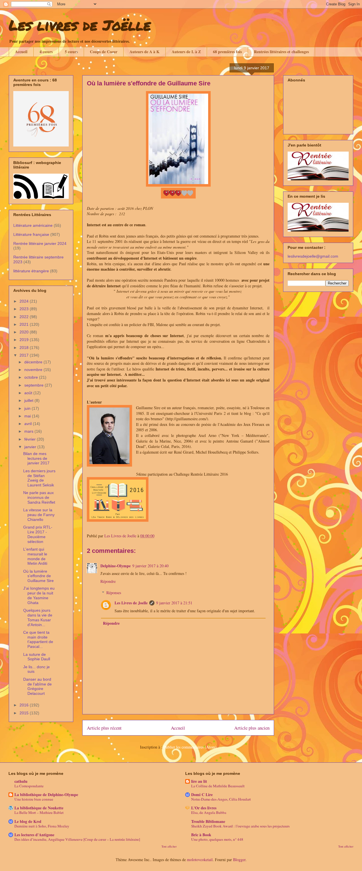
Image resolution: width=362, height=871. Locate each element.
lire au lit (199, 781)
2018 (25, 347)
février (30, 439)
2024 (25, 301)
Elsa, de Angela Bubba (208, 812)
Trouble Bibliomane (208, 821)
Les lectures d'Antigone (34, 835)
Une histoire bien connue (33, 799)
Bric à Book (201, 835)
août (28, 393)
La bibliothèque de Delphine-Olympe (46, 794)
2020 (25, 332)
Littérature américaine (33, 225)
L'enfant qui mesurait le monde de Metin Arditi (35, 556)
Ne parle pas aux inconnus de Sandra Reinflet (39, 497)
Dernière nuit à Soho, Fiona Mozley (41, 826)
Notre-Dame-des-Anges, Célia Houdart (221, 799)
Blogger (239, 859)
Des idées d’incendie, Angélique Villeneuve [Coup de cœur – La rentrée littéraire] (77, 839)
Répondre (108, 581)
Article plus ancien (252, 728)
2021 (25, 324)
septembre (34, 385)
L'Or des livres (203, 808)
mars (29, 431)
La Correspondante (29, 785)
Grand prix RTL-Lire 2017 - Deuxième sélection (37, 534)
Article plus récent (104, 728)
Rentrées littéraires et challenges (281, 52)
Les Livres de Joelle (131, 603)
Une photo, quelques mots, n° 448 (217, 839)
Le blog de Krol (27, 821)
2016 (25, 705)
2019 (25, 339)
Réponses (113, 592)
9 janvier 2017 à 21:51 (174, 602)
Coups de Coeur (103, 52)
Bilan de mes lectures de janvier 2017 (36, 458)
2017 (25, 355)
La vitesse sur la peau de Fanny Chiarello (39, 515)
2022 (25, 316)
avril (28, 423)
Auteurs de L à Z (186, 52)
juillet (29, 400)
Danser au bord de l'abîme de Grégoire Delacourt (37, 686)
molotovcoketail (200, 859)
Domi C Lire (202, 794)
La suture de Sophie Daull (36, 656)
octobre (31, 377)
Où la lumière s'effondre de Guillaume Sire (38, 576)
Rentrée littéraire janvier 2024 (39, 243)
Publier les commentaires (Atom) (190, 747)
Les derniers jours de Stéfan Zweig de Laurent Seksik (39, 478)
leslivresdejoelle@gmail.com (313, 256)
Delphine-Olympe (115, 566)
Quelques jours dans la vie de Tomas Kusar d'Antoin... (37, 617)
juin (28, 408)
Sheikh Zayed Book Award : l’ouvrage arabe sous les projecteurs (240, 826)
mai (28, 416)
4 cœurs (46, 52)
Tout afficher (169, 846)
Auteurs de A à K (145, 52)
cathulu (20, 781)
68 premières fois (227, 52)
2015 (25, 713)
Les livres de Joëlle (80, 25)
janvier (30, 447)
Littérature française (31, 234)
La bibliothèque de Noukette (38, 808)
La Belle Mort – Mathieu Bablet (39, 812)
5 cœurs (71, 52)
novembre (34, 369)
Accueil (21, 52)
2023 (25, 309)
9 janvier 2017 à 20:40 (150, 565)
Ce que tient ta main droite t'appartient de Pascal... (38, 639)
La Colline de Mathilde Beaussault (218, 785)
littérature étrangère (31, 271)
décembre (34, 362)
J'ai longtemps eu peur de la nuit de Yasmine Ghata (39, 595)
